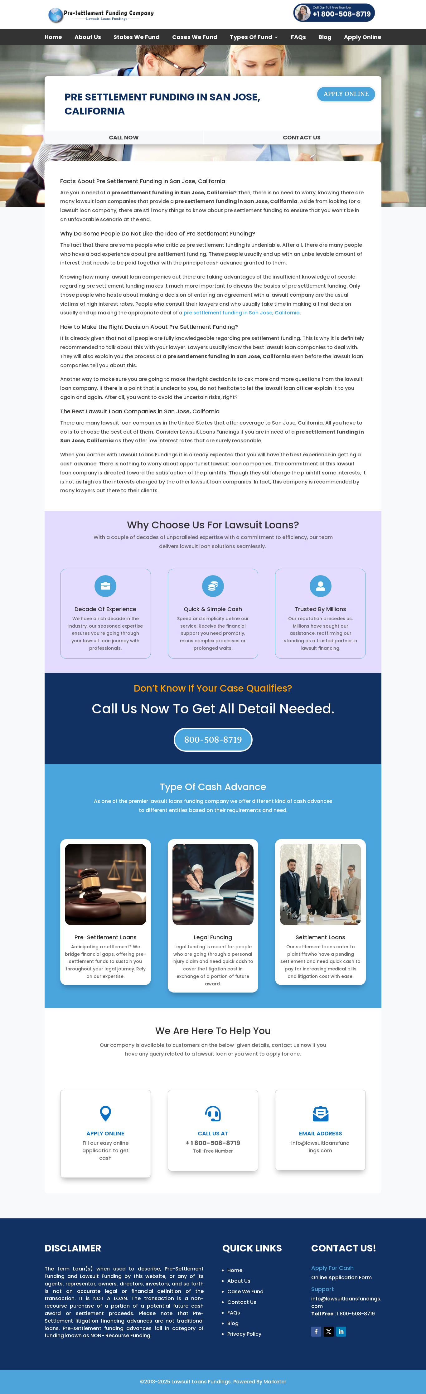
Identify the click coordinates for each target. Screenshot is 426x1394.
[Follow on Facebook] (316, 1332)
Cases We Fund (194, 38)
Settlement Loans (320, 937)
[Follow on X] (329, 1332)
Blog (325, 38)
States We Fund (137, 38)
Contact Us (241, 1302)
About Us (88, 38)
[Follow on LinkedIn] (341, 1332)
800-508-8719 (213, 739)
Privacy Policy (244, 1334)
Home (53, 38)
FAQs (298, 38)
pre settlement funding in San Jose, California (242, 312)
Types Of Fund (251, 38)
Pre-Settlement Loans (106, 937)
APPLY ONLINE (346, 94)
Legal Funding (213, 937)
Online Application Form (341, 1277)
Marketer (275, 1381)
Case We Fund (245, 1291)
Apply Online (362, 38)
